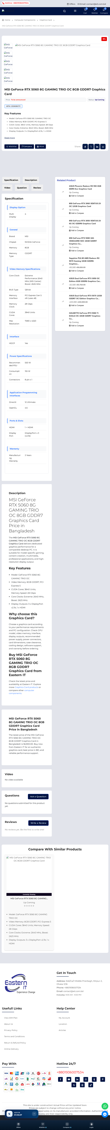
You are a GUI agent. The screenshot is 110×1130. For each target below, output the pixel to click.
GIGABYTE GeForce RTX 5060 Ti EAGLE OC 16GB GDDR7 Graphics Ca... (84, 316)
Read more (9, 138)
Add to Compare (77, 196)
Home (7, 20)
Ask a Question (38, 796)
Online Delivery (11, 1049)
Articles (62, 1030)
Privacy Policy (10, 1030)
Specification (11, 180)
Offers (72, 4)
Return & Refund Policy (15, 1043)
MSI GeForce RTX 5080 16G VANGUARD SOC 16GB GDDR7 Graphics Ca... (83, 241)
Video (7, 187)
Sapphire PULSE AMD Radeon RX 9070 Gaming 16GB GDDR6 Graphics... (84, 261)
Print (41, 146)
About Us (8, 1024)
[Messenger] (105, 1114)
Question (22, 187)
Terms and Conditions (14, 1036)
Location (63, 1024)
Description (31, 180)
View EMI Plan (10, 1018)
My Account (64, 1018)
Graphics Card (46, 20)
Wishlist (12, 146)
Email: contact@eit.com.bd (93, 4)
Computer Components (24, 20)
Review (37, 187)
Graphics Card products (26, 687)
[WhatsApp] (105, 1106)
